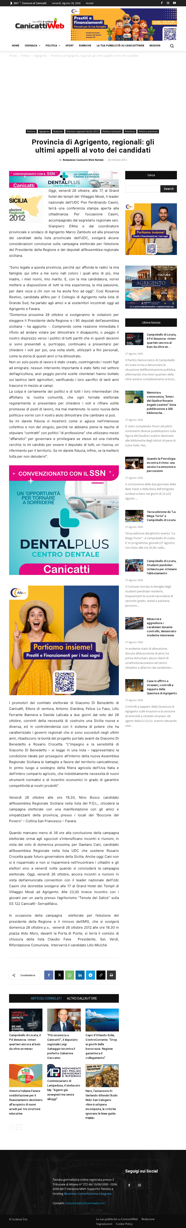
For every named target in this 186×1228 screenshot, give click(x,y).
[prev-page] (12, 1127)
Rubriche (58, 131)
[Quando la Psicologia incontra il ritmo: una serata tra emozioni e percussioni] (134, 463)
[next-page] (19, 1127)
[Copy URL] (100, 975)
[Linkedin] (80, 975)
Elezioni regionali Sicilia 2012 (83, 131)
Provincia (130, 131)
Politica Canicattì (112, 131)
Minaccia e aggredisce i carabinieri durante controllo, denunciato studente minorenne (161, 627)
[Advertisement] (93, 94)
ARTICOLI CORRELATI (46, 998)
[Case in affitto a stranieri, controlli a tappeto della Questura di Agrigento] (134, 685)
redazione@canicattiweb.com (85, 1203)
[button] (171, 45)
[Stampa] (111, 975)
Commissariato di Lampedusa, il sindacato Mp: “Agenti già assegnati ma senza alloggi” (63, 1090)
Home (13, 56)
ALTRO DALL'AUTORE (82, 998)
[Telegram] (90, 975)
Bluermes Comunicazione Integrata (87, 1194)
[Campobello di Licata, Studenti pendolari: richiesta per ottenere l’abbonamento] (134, 565)
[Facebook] (161, 3)
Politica (25, 56)
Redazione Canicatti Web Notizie (83, 159)
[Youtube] (174, 3)
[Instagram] (168, 3)
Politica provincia (148, 131)
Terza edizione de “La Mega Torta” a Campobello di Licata (161, 516)
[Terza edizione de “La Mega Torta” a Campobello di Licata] (134, 516)
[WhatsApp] (69, 975)
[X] (59, 975)
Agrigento (40, 56)
